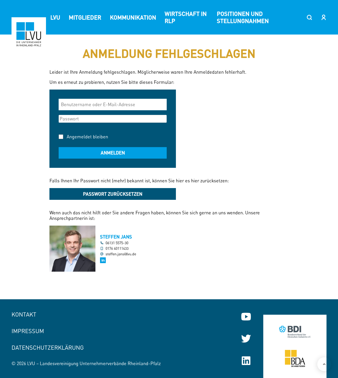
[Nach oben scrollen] (324, 364)
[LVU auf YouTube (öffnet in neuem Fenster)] (246, 316)
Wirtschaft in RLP (186, 17)
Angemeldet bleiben (87, 137)
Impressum (27, 330)
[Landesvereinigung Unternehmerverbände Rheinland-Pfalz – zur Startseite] (28, 34)
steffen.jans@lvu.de (121, 254)
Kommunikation (133, 17)
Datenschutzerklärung (47, 347)
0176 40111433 (117, 248)
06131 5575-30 (117, 243)
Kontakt (23, 314)
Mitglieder (85, 17)
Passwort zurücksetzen (112, 194)
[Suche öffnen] (309, 17)
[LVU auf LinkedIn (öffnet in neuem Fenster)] (246, 360)
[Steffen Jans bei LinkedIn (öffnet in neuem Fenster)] (103, 260)
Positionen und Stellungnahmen (243, 17)
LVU (55, 17)
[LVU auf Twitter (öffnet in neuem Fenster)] (246, 338)
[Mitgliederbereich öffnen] (323, 17)
